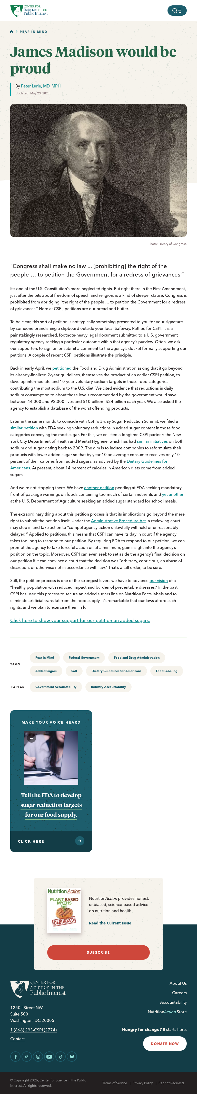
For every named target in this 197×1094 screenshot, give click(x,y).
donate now (165, 1044)
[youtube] (49, 1056)
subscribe (98, 952)
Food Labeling (167, 671)
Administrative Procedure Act (118, 520)
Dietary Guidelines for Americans (116, 671)
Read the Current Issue (110, 923)
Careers (179, 992)
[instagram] (38, 1056)
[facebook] (15, 1056)
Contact (17, 1038)
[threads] (27, 1056)
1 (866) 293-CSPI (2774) (33, 1030)
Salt (74, 671)
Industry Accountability (108, 687)
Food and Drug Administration (137, 657)
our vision (159, 580)
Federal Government (84, 657)
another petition (99, 487)
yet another (172, 494)
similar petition (24, 427)
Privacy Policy (143, 1083)
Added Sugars (46, 671)
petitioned (62, 368)
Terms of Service (114, 1083)
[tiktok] (60, 1056)
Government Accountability (55, 687)
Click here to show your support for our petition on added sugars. (80, 620)
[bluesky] (72, 1056)
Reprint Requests (171, 1083)
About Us (178, 983)
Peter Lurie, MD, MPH (41, 85)
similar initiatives (152, 441)
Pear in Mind (33, 32)
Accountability (173, 1002)
